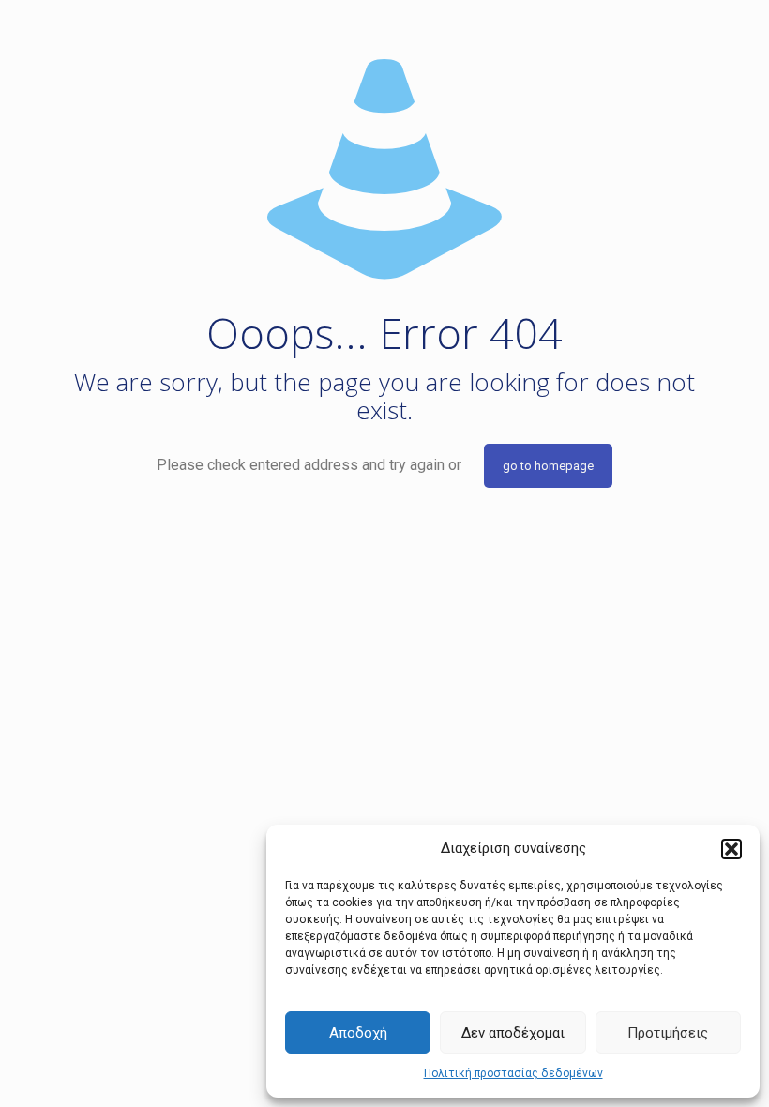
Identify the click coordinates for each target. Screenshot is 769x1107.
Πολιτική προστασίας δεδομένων (513, 1073)
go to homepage (548, 466)
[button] (731, 849)
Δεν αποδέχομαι (513, 1032)
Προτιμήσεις (667, 1032)
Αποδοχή (358, 1032)
